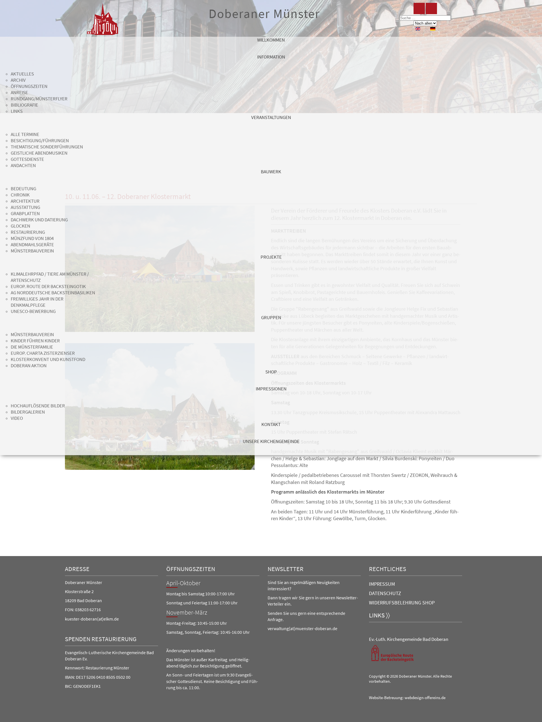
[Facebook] (419, 8)
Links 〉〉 (379, 615)
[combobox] (425, 18)
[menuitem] (271, 45)
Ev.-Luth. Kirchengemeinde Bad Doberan (408, 639)
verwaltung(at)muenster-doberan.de (302, 628)
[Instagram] (431, 8)
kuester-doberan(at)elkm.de (92, 619)
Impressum (382, 584)
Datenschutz (385, 593)
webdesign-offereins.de (425, 697)
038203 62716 (88, 609)
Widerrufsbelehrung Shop (402, 602)
